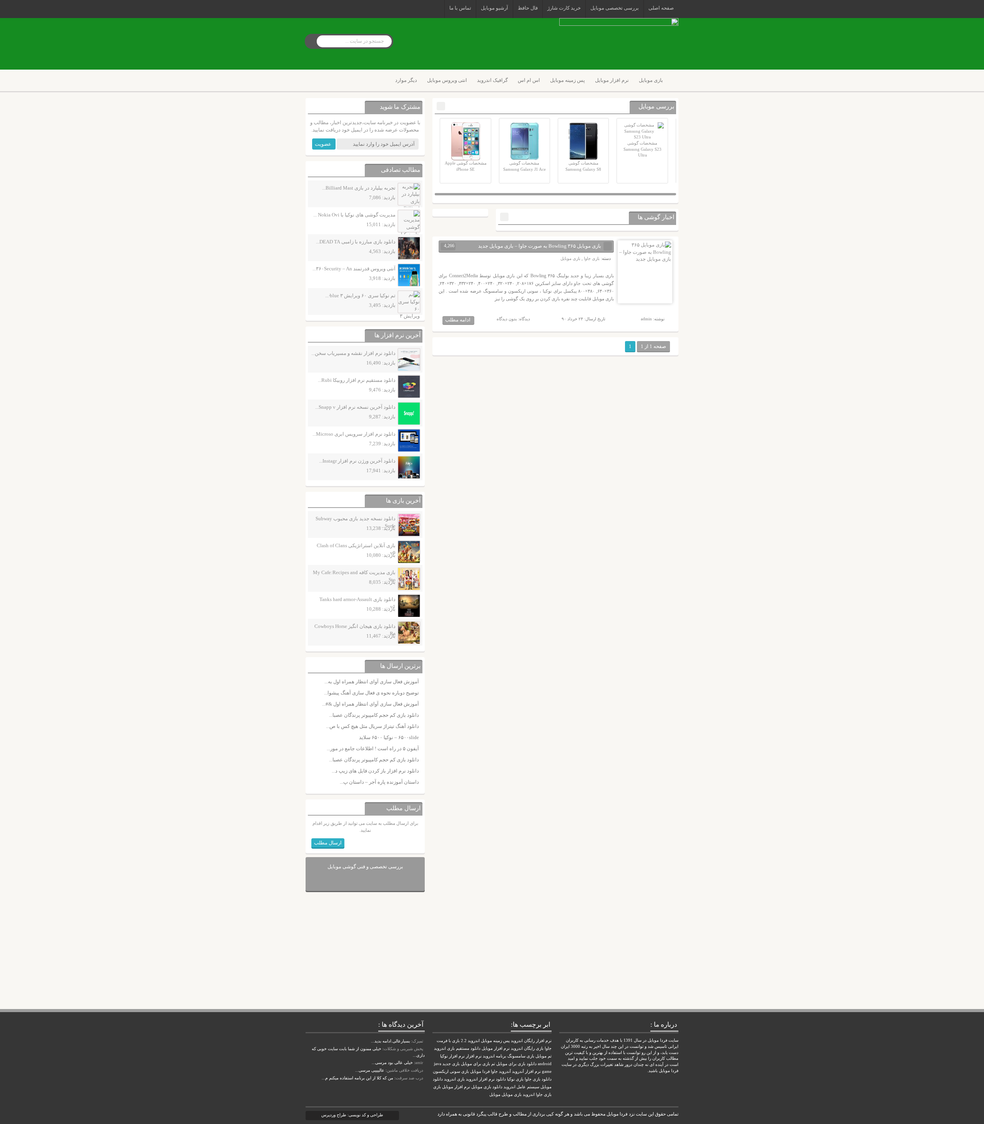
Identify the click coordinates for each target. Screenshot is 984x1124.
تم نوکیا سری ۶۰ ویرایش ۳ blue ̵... (360, 295)
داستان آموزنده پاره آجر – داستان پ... (379, 782)
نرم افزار (474, 1056)
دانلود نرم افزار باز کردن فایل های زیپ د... (375, 771)
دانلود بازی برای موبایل (516, 1064)
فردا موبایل (480, 1071)
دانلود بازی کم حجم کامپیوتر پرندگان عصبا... (374, 715)
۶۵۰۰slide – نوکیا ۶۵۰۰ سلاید (389, 737)
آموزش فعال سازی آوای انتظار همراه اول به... (371, 681)
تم (493, 1064)
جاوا (494, 1071)
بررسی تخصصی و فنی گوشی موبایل (365, 866)
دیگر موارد (406, 80)
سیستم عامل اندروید (521, 1087)
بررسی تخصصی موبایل (614, 8)
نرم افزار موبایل (612, 80)
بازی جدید (451, 1064)
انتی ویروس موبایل (447, 80)
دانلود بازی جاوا (538, 1079)
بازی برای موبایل (475, 1064)
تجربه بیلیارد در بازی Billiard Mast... (359, 188)
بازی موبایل (651, 80)
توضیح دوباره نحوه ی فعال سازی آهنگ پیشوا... (371, 693)
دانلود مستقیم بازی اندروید (457, 1048)
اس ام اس (529, 80)
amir (419, 1062)
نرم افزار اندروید (480, 1079)
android (545, 1064)
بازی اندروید (454, 1079)
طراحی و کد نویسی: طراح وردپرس (352, 1114)
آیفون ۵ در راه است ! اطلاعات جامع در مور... (373, 748)
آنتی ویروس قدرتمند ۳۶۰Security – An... (354, 268)
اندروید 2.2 (470, 1041)
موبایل (494, 1094)
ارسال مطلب (328, 843)
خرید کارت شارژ (564, 8)
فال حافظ (528, 8)
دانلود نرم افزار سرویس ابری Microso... (354, 434)
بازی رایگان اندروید (527, 1048)
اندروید (529, 1094)
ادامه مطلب (457, 320)
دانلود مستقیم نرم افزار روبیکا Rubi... (357, 380)
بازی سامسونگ (520, 1056)
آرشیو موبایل (494, 8)
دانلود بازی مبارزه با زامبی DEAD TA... (356, 242)
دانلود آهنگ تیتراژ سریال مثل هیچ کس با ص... (372, 726)
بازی (437, 1087)
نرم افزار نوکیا (452, 1056)
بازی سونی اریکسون (451, 1071)
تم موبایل (543, 1056)
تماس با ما (460, 8)
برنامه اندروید (494, 1056)
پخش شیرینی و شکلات (403, 1048)
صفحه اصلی (661, 8)
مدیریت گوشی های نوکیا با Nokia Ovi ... (354, 215)
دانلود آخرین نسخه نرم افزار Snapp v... (355, 407)
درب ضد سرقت (409, 1078)
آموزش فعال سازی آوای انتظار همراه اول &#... (370, 704)
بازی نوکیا (515, 1079)
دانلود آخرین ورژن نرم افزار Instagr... (357, 461)
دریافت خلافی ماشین (405, 1070)
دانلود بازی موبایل (486, 1087)
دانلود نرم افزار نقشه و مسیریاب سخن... (353, 353)
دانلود (501, 1079)
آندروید (505, 1071)
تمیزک (417, 1041)
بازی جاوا (592, 258)
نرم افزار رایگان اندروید (531, 1041)
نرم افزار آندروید (526, 1071)
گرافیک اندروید (492, 80)
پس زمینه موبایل (567, 80)
